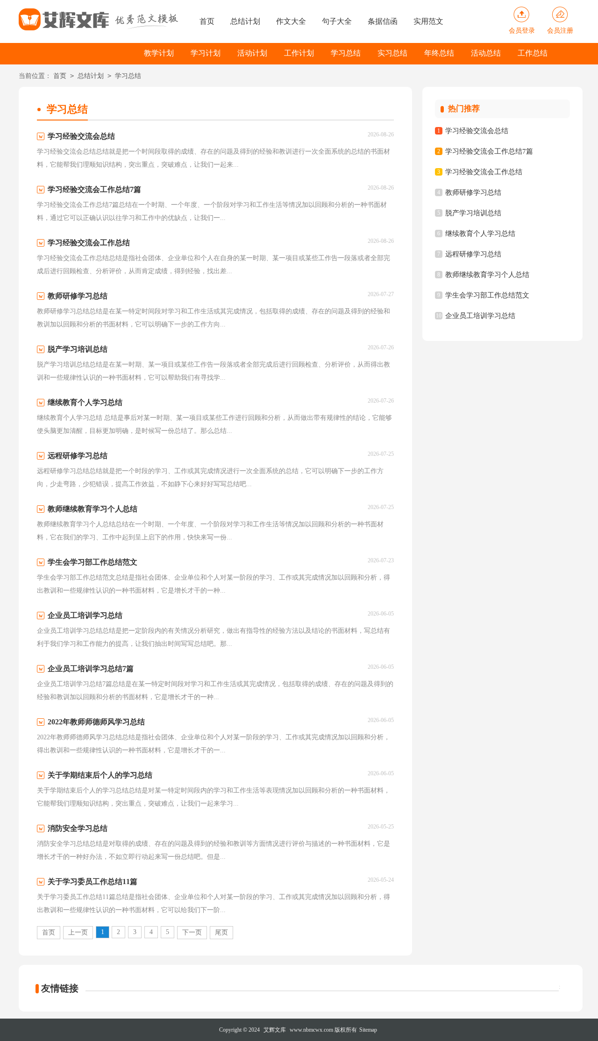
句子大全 (337, 21)
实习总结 (392, 53)
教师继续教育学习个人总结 (487, 274)
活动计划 (252, 53)
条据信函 (383, 21)
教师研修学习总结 (473, 192)
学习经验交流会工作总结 (483, 172)
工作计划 (299, 53)
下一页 (192, 932)
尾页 (221, 932)
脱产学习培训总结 (473, 213)
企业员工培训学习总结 (480, 315)
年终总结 (439, 53)
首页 (206, 21)
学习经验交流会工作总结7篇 (489, 151)
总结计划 (245, 21)
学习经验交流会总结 (476, 131)
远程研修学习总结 (473, 254)
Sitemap (368, 1030)
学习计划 (206, 53)
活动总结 (486, 53)
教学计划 (159, 53)
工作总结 (533, 53)
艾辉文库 (274, 1030)
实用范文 (428, 21)
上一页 (78, 932)
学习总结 (346, 53)
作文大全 (291, 21)
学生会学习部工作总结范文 (487, 295)
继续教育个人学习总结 (480, 233)
